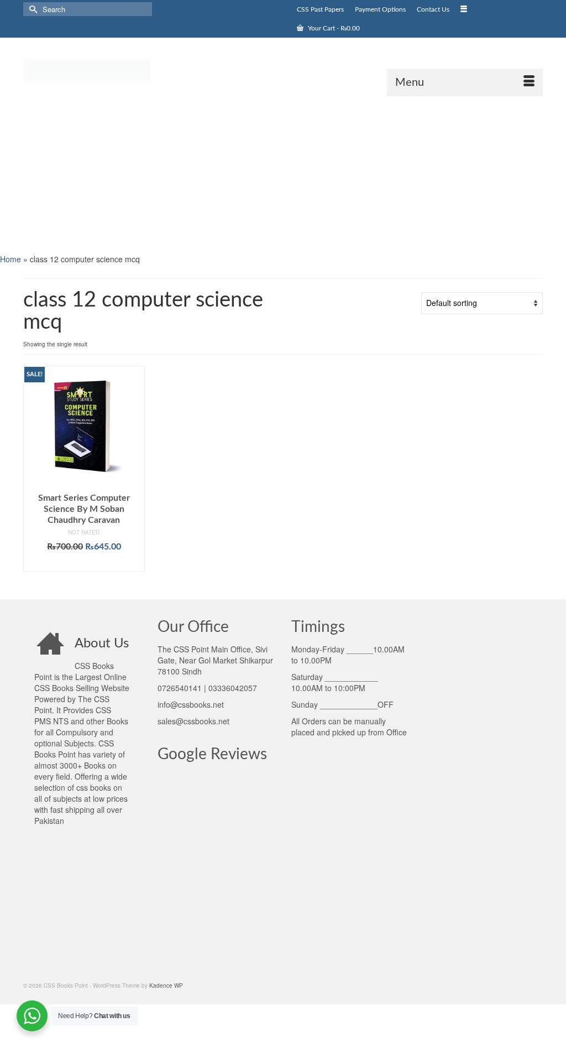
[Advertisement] (283, 173)
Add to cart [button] (84, 563)
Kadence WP (166, 985)
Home (10, 258)
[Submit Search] (31, 9)
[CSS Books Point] (104, 69)
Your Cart (333, 28)
